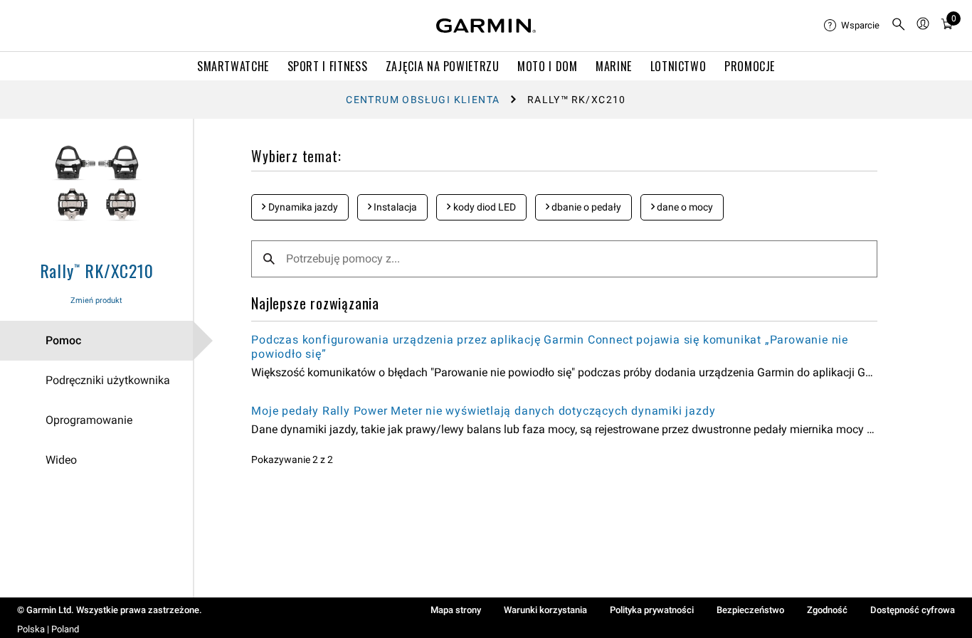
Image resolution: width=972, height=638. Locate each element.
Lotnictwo (678, 66)
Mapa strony (455, 610)
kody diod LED (483, 207)
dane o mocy (684, 207)
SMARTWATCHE (233, 66)
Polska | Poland (48, 629)
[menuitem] (851, 25)
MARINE (614, 66)
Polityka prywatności (652, 610)
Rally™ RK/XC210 (97, 270)
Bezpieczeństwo (750, 610)
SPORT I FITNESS (327, 66)
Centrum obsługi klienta (423, 99)
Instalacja (394, 207)
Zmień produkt (96, 300)
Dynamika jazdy (302, 207)
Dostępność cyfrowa (912, 610)
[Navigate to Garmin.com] (486, 25)
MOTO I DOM (547, 66)
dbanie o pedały (585, 207)
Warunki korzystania (545, 610)
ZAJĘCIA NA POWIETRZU (443, 66)
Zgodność (827, 610)
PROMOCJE (749, 66)
